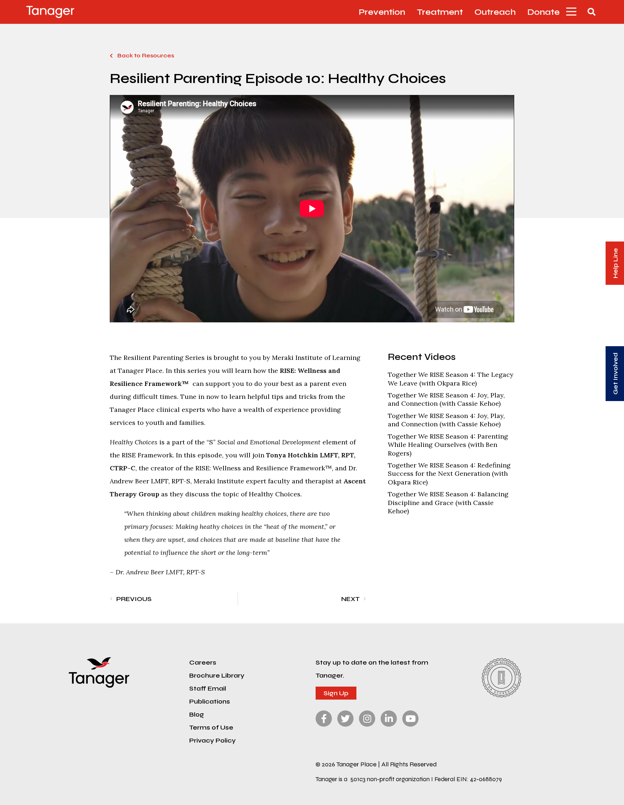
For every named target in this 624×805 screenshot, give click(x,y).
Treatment (440, 12)
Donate (543, 12)
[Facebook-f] (324, 718)
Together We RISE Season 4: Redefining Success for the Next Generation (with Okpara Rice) (449, 473)
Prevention (382, 12)
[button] (571, 11)
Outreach (495, 12)
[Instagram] (367, 718)
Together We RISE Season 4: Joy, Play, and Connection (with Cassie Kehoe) (446, 399)
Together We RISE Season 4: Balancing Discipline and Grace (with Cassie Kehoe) (448, 502)
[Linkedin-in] (389, 718)
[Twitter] (345, 718)
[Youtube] (410, 718)
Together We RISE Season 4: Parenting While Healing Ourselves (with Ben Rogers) (448, 444)
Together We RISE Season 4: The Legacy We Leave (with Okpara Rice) (451, 378)
